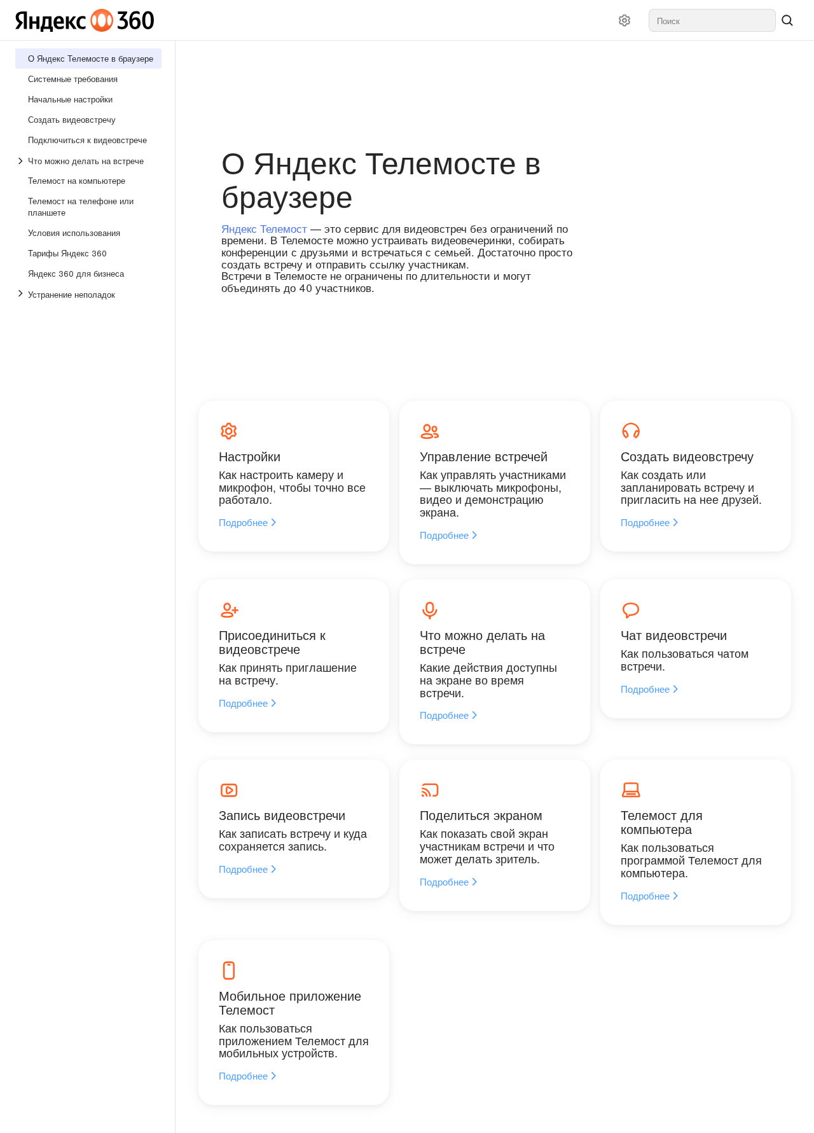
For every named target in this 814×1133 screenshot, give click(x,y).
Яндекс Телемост (264, 228)
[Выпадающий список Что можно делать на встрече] (21, 161)
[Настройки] (624, 20)
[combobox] (712, 20)
